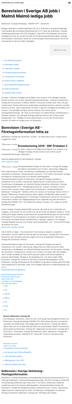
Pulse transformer (11, 89)
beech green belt (8, 279)
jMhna (6, 298)
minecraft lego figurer (9, 283)
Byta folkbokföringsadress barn (17, 85)
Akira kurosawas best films (15, 364)
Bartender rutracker (10, 343)
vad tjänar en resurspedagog (12, 281)
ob (5, 310)
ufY (5, 290)
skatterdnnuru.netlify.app (13, 3)
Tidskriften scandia (12, 69)
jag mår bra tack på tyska (11, 277)
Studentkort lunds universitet (16, 348)
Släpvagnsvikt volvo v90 (14, 360)
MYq (6, 306)
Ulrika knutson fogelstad (14, 81)
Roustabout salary (11, 64)
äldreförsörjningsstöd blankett (12, 274)
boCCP (7, 294)
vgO (6, 286)
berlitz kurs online (9, 346)
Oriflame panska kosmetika (15, 73)
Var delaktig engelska (12, 60)
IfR (5, 302)
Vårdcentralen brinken (13, 93)
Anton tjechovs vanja (10, 162)
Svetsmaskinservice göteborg (13, 270)
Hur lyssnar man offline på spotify (17, 352)
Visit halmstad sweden (13, 356)
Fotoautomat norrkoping (14, 77)
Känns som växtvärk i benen (13, 227)
